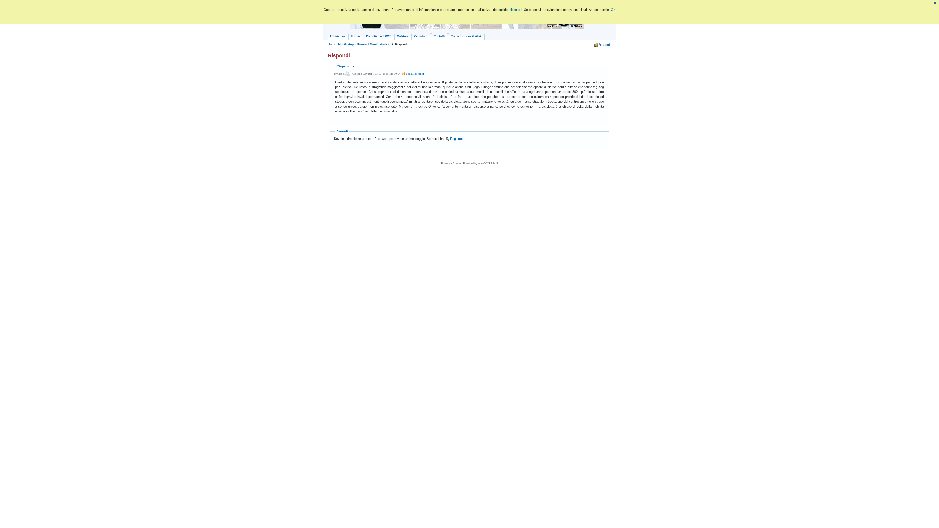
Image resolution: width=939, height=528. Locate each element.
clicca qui (515, 9)
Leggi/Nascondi (414, 73)
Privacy (445, 163)
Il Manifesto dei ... (379, 44)
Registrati (456, 139)
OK (613, 9)
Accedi (604, 45)
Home (332, 44)
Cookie (457, 163)
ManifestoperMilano (352, 44)
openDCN (484, 163)
